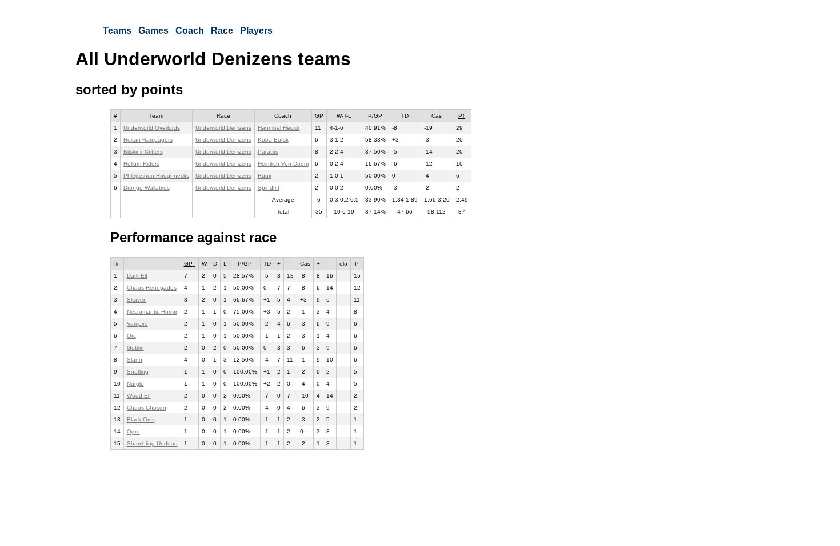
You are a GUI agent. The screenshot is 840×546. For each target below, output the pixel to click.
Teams (117, 30)
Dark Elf (137, 275)
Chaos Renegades (152, 287)
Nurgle (135, 383)
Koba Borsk (273, 139)
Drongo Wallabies (146, 187)
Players (256, 30)
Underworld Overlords (151, 128)
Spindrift (268, 187)
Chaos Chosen (146, 407)
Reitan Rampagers (148, 139)
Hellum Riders (141, 163)
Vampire (137, 323)
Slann (134, 359)
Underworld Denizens (223, 128)
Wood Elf (139, 395)
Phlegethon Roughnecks (156, 175)
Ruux (264, 175)
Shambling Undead (152, 443)
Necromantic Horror (152, 311)
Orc (131, 335)
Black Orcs (141, 419)
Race (222, 30)
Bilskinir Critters (143, 151)
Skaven (137, 299)
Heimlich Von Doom (283, 163)
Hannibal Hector (279, 128)
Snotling (138, 371)
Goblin (135, 347)
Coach (189, 30)
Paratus (268, 151)
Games (153, 30)
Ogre (133, 431)
